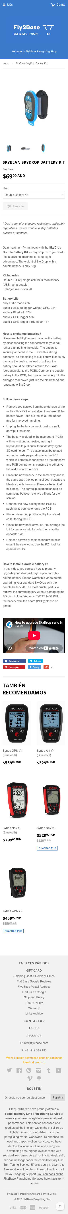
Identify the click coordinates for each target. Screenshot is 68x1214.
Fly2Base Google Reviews (34, 981)
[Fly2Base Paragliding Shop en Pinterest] (29, 1071)
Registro (58, 1097)
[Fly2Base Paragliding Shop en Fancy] (39, 1079)
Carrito (60, 4)
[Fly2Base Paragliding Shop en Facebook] (19, 1071)
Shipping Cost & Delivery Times (34, 976)
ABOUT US (34, 1036)
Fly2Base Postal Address (34, 986)
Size (5, 188)
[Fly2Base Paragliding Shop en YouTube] (58, 1071)
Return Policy (34, 1003)
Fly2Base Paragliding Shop (37, 1199)
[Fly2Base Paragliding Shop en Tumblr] (48, 1071)
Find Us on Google (34, 992)
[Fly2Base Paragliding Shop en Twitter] (9, 1071)
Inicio (5, 63)
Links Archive (34, 1013)
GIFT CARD (34, 970)
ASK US (34, 1028)
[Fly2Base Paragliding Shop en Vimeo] (30, 1079)
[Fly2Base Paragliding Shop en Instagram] (39, 1071)
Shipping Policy (34, 997)
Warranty (34, 1008)
